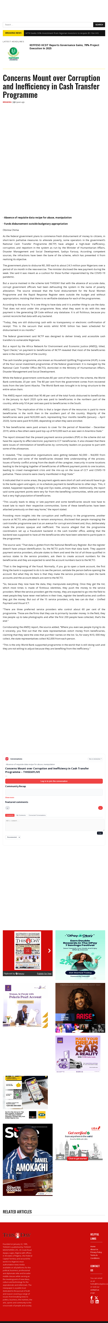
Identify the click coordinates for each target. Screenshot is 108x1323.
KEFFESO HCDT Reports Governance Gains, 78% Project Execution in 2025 (64, 46)
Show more (9, 798)
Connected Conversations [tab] (37, 815)
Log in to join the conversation (54, 781)
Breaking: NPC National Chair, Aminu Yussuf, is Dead (50, 33)
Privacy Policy (96, 1252)
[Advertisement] (54, 732)
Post (99, 833)
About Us (94, 1249)
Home (92, 1246)
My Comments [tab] (21, 815)
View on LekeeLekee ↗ (95, 759)
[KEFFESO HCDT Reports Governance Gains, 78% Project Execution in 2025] (15, 54)
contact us (94, 1290)
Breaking (7, 102)
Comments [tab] (9, 815)
